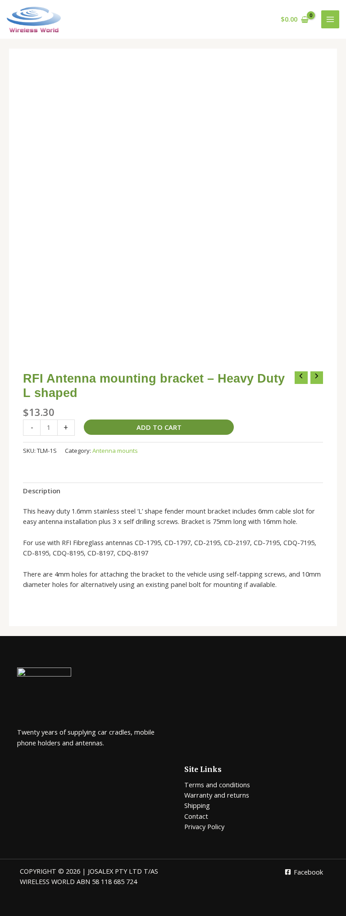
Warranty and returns (216, 794)
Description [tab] (41, 490)
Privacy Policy (204, 826)
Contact (196, 816)
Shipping (197, 805)
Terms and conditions (217, 784)
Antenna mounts (115, 451)
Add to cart (159, 427)
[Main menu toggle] (330, 19)
